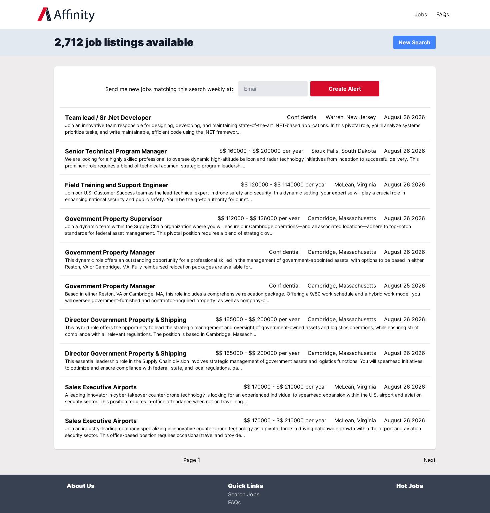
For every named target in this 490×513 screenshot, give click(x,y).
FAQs (442, 14)
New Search (414, 42)
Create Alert (345, 88)
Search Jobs (243, 494)
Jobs (421, 14)
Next (430, 460)
